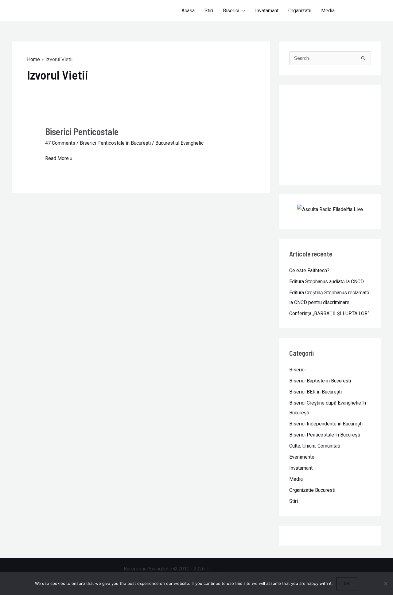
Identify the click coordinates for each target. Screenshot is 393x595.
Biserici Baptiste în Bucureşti (320, 381)
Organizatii (299, 11)
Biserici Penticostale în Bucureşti (115, 143)
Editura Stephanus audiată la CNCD (326, 281)
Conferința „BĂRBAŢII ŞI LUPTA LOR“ (329, 313)
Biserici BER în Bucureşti (315, 392)
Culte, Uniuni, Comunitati (314, 446)
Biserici (231, 11)
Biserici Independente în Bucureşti (326, 424)
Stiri (208, 11)
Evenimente (301, 457)
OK (347, 583)
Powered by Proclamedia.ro (240, 569)
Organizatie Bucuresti (312, 490)
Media (328, 11)
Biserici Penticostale (82, 131)
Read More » (58, 157)
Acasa (188, 11)
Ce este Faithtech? (309, 270)
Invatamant (266, 11)
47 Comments (60, 143)
